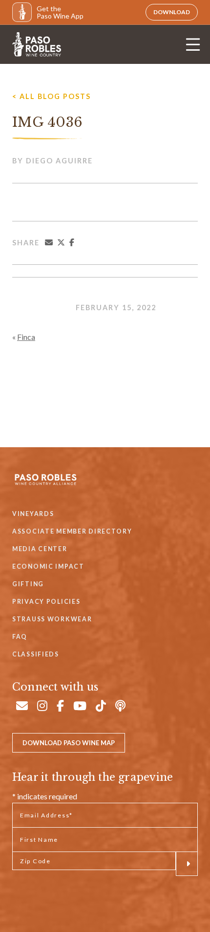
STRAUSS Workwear (52, 619)
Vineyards (33, 514)
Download (171, 12)
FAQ (19, 637)
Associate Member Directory (72, 531)
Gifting (28, 584)
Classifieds (35, 654)
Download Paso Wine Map (68, 743)
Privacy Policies (46, 601)
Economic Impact (48, 566)
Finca (26, 336)
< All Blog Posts (51, 96)
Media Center (39, 549)
